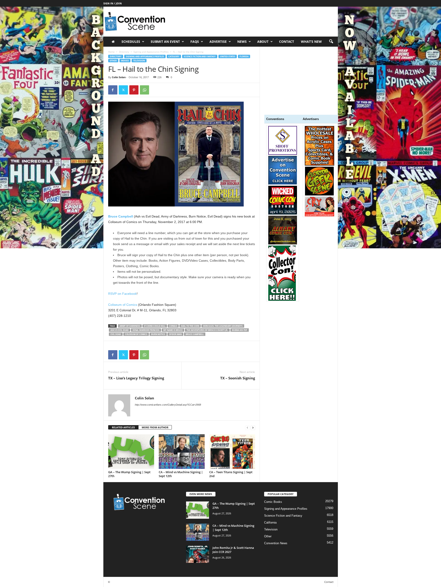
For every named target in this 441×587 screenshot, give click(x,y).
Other (113, 60)
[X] (123, 89)
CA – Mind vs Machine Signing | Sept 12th (181, 474)
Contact (286, 41)
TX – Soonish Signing (237, 378)
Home (111, 51)
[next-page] (253, 427)
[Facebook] (112, 89)
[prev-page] (247, 427)
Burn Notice (158, 334)
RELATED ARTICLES (123, 427)
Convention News (275, 543)
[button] (331, 42)
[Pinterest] (134, 89)
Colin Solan (119, 77)
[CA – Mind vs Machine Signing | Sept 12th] (182, 451)
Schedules (131, 41)
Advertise (218, 41)
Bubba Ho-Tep (239, 330)
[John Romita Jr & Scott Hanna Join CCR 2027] (197, 554)
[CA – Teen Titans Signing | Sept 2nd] (232, 451)
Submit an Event (165, 41)
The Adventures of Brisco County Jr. (207, 330)
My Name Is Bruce (173, 330)
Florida (244, 56)
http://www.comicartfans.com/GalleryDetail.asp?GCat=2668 (168, 404)
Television (139, 60)
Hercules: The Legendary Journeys (223, 325)
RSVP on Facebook (122, 293)
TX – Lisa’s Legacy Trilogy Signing (136, 378)
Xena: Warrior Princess (146, 330)
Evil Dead (115, 334)
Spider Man (175, 334)
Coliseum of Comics (122, 304)
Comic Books (273, 502)
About (263, 41)
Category (173, 56)
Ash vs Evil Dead (119, 330)
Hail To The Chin (190, 325)
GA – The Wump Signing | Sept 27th (129, 474)
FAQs (194, 41)
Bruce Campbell (195, 334)
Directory (124, 51)
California (270, 522)
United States (227, 56)
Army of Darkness (130, 325)
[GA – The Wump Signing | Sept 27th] (131, 451)
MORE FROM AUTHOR (155, 427)
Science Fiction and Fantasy (200, 56)
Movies (125, 60)
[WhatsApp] (144, 89)
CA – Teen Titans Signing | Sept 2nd (230, 474)
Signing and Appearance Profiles (151, 51)
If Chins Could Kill (154, 325)
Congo (173, 325)
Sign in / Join (112, 3)
